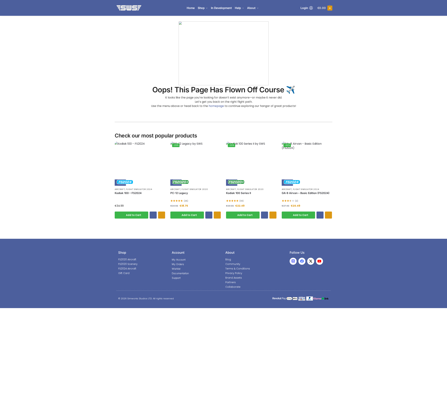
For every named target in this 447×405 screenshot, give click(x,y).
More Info (153, 215)
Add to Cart (133, 215)
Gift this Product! (161, 215)
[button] (324, 8)
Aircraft (120, 189)
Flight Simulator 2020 (195, 189)
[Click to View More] (140, 164)
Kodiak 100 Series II (238, 193)
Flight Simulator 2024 (139, 189)
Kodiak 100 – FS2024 (128, 193)
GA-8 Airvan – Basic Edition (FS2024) (305, 193)
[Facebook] (301, 261)
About (229, 252)
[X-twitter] (310, 261)
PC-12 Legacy (179, 193)
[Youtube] (319, 261)
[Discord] (293, 261)
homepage (216, 106)
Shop (122, 252)
